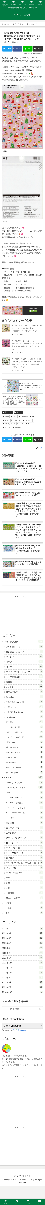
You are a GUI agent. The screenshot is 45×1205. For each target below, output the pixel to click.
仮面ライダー (24, 772)
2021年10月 (22, 972)
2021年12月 (22, 963)
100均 (15, 417)
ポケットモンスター (24, 747)
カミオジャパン (24, 828)
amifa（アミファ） (24, 782)
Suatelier (24, 697)
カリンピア (24, 833)
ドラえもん (24, 742)
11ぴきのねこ (24, 692)
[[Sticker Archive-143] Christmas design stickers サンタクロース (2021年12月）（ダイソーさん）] (27, 717)
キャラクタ (23, 687)
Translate (22, 1030)
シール (21, 424)
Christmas (24, 417)
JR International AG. (24, 797)
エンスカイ (24, 822)
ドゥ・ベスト (24, 868)
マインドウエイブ (24, 873)
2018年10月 (22, 992)
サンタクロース (10, 424)
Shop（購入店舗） (23, 641)
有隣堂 (24, 682)
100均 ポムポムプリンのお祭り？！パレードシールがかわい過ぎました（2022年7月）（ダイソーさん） (27, 328)
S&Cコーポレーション (24, 812)
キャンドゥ (24, 657)
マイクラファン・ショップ (24, 672)
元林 (24, 888)
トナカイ (8, 427)
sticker (7, 420)
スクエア (24, 858)
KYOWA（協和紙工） (24, 802)
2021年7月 (22, 987)
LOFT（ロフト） (24, 647)
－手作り (23, 913)
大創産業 (18, 427)
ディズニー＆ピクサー (24, 737)
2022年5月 (22, 938)
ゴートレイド (24, 843)
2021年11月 (22, 968)
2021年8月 (22, 982)
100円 (7, 417)
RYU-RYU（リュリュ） (24, 807)
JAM (24, 792)
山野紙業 (24, 893)
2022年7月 (22, 928)
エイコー (24, 817)
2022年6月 (22, 933)
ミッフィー (24, 757)
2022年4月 (22, 943)
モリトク (24, 878)
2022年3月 (22, 948)
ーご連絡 (23, 908)
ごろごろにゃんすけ (24, 702)
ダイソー (19, 412)
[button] (40, 1009)
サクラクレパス (24, 848)
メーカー (23, 777)
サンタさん (28, 420)
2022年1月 (22, 958)
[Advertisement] (22, 613)
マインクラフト (24, 752)
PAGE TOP (41, 1167)
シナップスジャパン (24, 853)
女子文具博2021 (24, 677)
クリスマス (8, 412)
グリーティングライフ (24, 838)
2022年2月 (22, 953)
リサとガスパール (24, 767)
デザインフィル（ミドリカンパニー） (24, 863)
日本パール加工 (24, 898)
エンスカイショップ (24, 652)
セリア (24, 662)
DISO (33, 417)
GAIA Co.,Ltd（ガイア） (24, 787)
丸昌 (24, 883)
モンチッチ (24, 762)
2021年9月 (22, 977)
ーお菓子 (23, 903)
